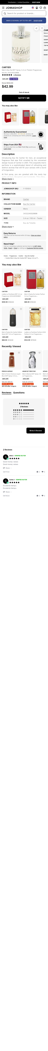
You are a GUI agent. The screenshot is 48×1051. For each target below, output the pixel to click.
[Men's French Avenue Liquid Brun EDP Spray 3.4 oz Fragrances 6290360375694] (19, 352)
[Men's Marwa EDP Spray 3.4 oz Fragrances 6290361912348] (39, 352)
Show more (7, 179)
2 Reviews (17, 75)
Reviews (6, 392)
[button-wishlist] (40, 7)
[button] (7, 468)
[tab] (35, 431)
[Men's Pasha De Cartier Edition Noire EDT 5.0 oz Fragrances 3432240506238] (21, 309)
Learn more (7, 149)
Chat (15, 248)
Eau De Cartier (29, 256)
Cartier (21, 256)
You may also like (10, 105)
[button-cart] (44, 7)
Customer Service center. (35, 248)
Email (10, 248)
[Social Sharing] (36, 28)
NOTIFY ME (24, 98)
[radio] (24, 410)
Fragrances (13, 256)
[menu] (3, 7)
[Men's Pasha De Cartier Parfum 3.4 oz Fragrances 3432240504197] (43, 271)
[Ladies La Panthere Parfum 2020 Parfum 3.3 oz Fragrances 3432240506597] (43, 309)
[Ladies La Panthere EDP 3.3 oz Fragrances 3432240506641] (21, 271)
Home (6, 256)
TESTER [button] (14, 79)
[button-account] (36, 7)
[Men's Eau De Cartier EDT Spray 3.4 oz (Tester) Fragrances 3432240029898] (42, 28)
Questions (19, 392)
